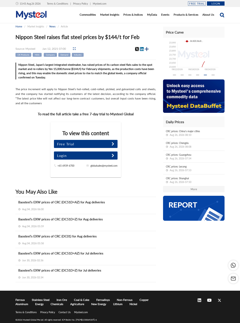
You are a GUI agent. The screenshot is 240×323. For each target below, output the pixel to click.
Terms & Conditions (58, 3)
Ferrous (20, 299)
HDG (37, 54)
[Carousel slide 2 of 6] (182, 75)
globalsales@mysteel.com (104, 165)
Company (50, 54)
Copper (144, 299)
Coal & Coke (81, 299)
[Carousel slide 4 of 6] (197, 75)
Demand (64, 54)
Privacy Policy (81, 3)
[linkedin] (142, 49)
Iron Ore (62, 299)
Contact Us (65, 312)
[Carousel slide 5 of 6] (205, 75)
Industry (78, 54)
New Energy (98, 304)
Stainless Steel (41, 299)
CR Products (23, 54)
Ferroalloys (103, 299)
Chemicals (57, 304)
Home (18, 26)
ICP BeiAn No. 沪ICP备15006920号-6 (79, 319)
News (52, 26)
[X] (137, 49)
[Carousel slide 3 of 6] (189, 75)
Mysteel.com (99, 3)
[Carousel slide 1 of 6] (174, 75)
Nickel (133, 304)
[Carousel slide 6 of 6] (213, 75)
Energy (39, 304)
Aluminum (21, 304)
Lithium (117, 304)
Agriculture (77, 304)
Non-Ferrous (124, 299)
